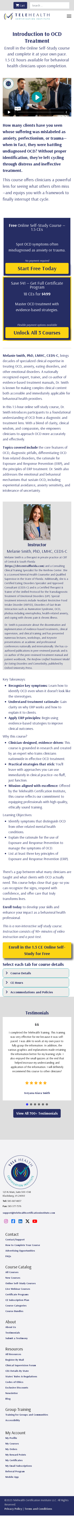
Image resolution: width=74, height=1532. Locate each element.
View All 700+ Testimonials (37, 1113)
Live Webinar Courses (17, 1288)
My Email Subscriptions (18, 1465)
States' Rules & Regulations (21, 1376)
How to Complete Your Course (22, 1245)
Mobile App (12, 1477)
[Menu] (69, 16)
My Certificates (14, 1460)
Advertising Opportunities (20, 1250)
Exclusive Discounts (16, 1387)
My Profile (11, 1438)
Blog (7, 1398)
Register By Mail (14, 1359)
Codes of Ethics (14, 1382)
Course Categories (16, 1305)
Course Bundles (14, 1311)
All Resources (13, 1354)
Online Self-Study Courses (20, 1283)
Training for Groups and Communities (26, 1414)
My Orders (11, 1449)
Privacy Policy (13, 1508)
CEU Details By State (17, 1370)
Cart (22, 5)
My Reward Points (15, 1454)
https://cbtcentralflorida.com (24, 566)
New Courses (12, 1277)
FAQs (8, 1256)
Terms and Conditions (38, 1508)
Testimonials (12, 1332)
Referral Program (15, 1471)
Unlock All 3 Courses (37, 332)
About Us (10, 1327)
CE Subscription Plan (17, 1300)
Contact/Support (15, 1239)
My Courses (12, 1443)
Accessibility (12, 1420)
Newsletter (11, 1393)
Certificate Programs (17, 1294)
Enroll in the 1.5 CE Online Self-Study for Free (37, 950)
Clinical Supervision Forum (20, 1365)
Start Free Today (37, 268)
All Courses (11, 1272)
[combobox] (50, 5)
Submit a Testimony (16, 1338)
